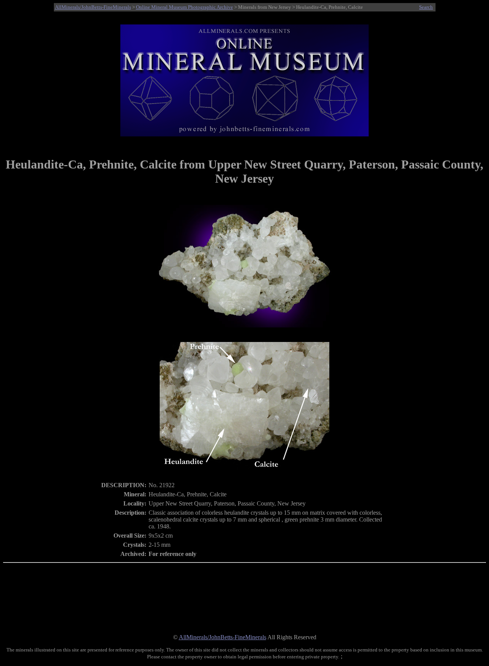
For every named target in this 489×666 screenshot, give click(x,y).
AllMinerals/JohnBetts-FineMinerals (93, 7)
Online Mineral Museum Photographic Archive (184, 7)
